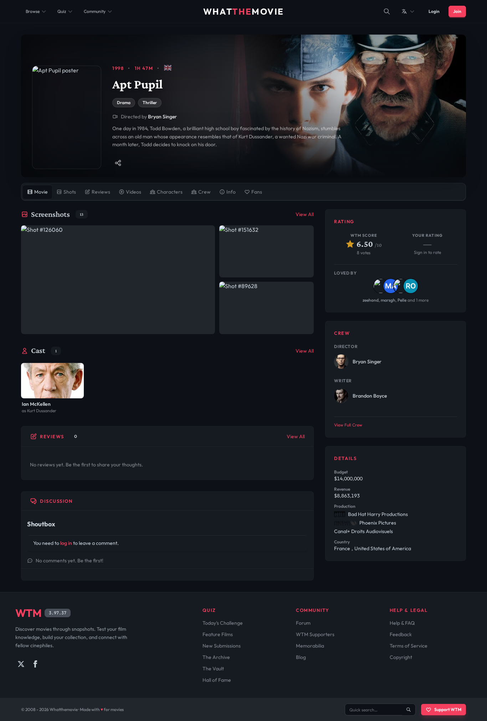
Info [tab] (231, 192)
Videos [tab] (133, 192)
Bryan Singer (162, 116)
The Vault (213, 668)
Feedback (401, 634)
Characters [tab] (170, 192)
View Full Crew (348, 425)
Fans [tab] (256, 192)
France (342, 548)
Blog (301, 657)
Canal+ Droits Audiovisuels (363, 531)
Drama (123, 102)
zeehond (371, 300)
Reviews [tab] (101, 192)
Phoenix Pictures (377, 523)
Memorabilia (310, 646)
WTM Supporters (315, 634)
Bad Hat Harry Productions (378, 514)
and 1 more (418, 300)
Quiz (61, 11)
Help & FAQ (402, 623)
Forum (303, 623)
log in (66, 543)
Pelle (402, 300)
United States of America (382, 548)
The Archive (216, 657)
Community (95, 11)
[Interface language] (408, 11)
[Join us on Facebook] (35, 664)
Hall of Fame (217, 680)
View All (305, 214)
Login (434, 11)
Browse (33, 11)
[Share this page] (118, 163)
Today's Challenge (223, 623)
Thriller (150, 102)
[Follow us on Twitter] (21, 664)
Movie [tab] (41, 192)
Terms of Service (408, 646)
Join (457, 11)
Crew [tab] (204, 192)
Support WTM (447, 709)
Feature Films (218, 634)
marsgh (388, 300)
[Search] (387, 11)
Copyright (401, 657)
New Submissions (222, 646)
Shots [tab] (69, 192)
